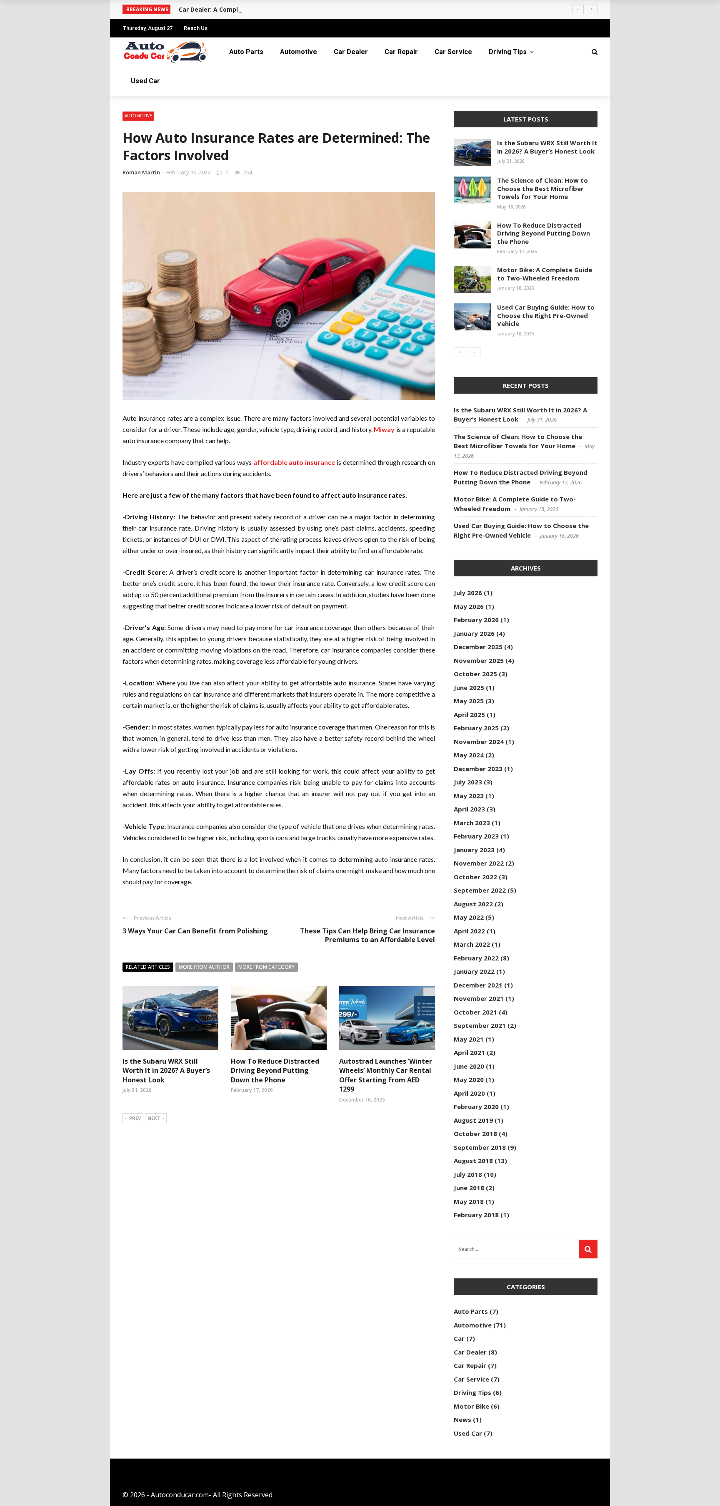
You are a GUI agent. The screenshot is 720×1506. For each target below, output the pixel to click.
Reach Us (196, 28)
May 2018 (469, 1201)
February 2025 (476, 728)
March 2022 (472, 944)
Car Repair (401, 52)
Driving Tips (508, 52)
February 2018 (476, 1215)
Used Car (145, 81)
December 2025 (478, 647)
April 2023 (469, 809)
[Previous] (460, 352)
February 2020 (476, 1106)
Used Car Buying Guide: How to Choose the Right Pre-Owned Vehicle (546, 315)
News (462, 1419)
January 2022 (474, 971)
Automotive (298, 52)
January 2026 (474, 633)
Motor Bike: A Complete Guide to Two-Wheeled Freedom (544, 273)
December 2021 (478, 985)
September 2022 (480, 890)
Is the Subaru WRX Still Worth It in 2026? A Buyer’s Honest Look (166, 1070)
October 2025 (475, 674)
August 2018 (473, 1160)
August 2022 (473, 904)
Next (154, 1118)
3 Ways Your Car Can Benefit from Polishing (195, 930)
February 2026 (476, 619)
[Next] (474, 352)
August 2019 (473, 1120)
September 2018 (480, 1147)
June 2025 (469, 687)
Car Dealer (351, 52)
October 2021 (475, 1012)
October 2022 (475, 877)
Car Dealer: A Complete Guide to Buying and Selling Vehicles (269, 9)
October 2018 (475, 1133)
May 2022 (469, 917)
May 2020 (469, 1079)
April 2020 (469, 1093)
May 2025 (469, 701)
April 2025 (469, 714)
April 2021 (469, 1052)
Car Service (453, 52)
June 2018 (469, 1187)
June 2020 (469, 1066)
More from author (204, 966)
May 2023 (469, 795)
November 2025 (479, 660)
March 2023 (472, 823)
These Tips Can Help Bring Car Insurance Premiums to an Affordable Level (367, 935)
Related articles (148, 966)
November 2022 (479, 863)
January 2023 (474, 850)
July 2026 (468, 592)
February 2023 (476, 836)
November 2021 (479, 998)
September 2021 (480, 1025)
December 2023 (478, 768)
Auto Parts (246, 52)
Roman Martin (141, 172)
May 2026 (469, 606)
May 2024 (469, 755)
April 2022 (469, 931)
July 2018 (468, 1174)
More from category (266, 966)
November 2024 (479, 741)
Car (459, 1338)
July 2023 (468, 782)
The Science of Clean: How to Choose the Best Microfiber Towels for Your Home (542, 188)
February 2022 (476, 958)
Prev (135, 1118)
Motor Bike (471, 1406)
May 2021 (469, 1039)
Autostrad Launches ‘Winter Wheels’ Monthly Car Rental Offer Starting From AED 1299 (385, 1075)
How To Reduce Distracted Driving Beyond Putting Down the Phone (275, 1070)
